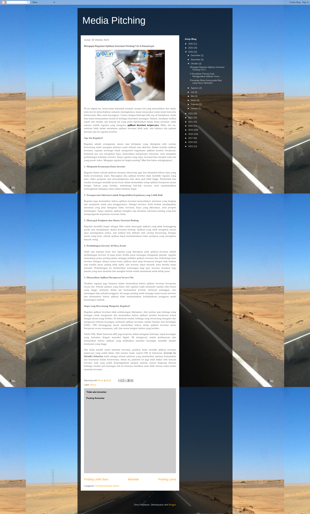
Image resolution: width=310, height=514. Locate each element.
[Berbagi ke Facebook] (128, 380)
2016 (190, 142)
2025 (190, 48)
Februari (195, 104)
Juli (193, 92)
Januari (194, 108)
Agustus (195, 88)
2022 (190, 117)
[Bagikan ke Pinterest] (132, 380)
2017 (190, 138)
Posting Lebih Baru (96, 479)
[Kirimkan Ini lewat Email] (119, 380)
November (196, 59)
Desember (196, 55)
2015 (190, 146)
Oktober (195, 63)
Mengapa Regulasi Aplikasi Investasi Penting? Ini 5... (207, 68)
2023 (190, 113)
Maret (194, 100)
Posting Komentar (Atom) (107, 486)
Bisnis (93, 385)
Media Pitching (113, 20)
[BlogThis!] (122, 380)
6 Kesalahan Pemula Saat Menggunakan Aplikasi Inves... (205, 75)
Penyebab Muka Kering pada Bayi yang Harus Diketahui (206, 81)
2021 (190, 122)
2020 (190, 126)
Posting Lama (167, 479)
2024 (190, 52)
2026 (190, 44)
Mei (193, 96)
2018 (190, 134)
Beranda (133, 479)
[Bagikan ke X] (125, 380)
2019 (190, 130)
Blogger (172, 505)
